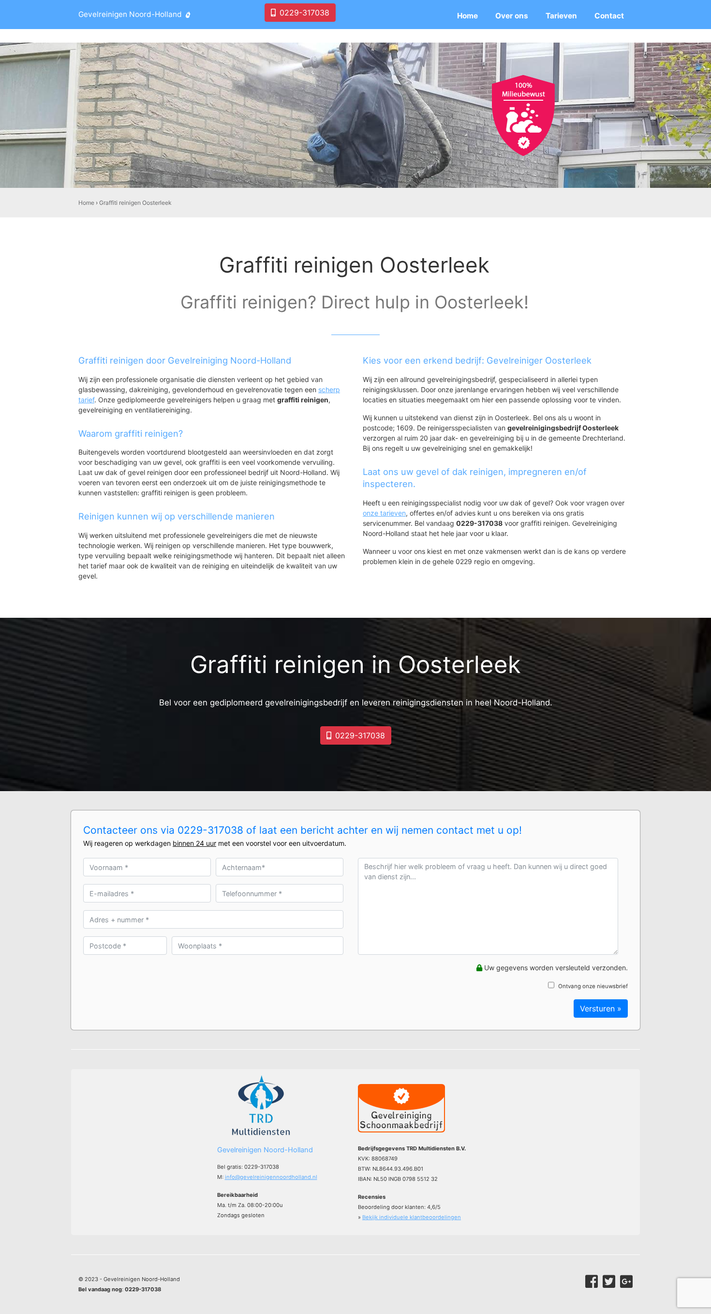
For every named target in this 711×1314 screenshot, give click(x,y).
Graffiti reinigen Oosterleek (135, 202)
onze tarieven (384, 513)
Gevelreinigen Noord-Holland (130, 14)
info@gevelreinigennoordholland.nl (271, 1177)
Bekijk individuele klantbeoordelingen (411, 1217)
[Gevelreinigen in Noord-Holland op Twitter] (609, 1281)
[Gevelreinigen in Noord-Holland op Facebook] (591, 1281)
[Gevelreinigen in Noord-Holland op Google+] (626, 1281)
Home (86, 202)
